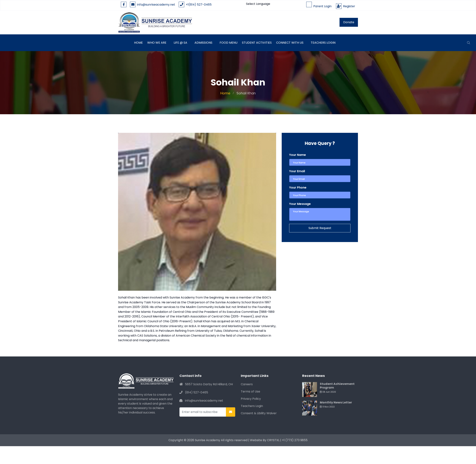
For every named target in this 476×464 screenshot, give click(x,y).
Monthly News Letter (336, 402)
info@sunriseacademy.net (156, 4)
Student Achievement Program (337, 386)
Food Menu (228, 42)
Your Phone (297, 187)
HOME (138, 42)
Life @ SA (180, 42)
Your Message (300, 204)
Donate (348, 22)
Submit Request (319, 228)
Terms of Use (250, 391)
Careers (247, 384)
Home (225, 93)
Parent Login (322, 6)
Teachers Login (323, 42)
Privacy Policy (251, 399)
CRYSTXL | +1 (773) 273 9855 (287, 440)
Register (348, 6)
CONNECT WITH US (289, 42)
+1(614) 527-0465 (198, 4)
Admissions (203, 42)
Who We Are (156, 42)
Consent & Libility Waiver (259, 413)
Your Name (297, 155)
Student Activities (257, 42)
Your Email (297, 171)
